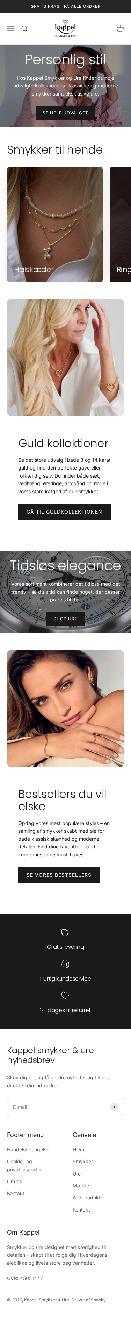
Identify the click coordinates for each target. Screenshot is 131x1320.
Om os (14, 1181)
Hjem (78, 1149)
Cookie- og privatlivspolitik (24, 1165)
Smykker (83, 1161)
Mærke (81, 1185)
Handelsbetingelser (29, 1149)
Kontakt (15, 1193)
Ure (77, 1174)
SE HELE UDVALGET (65, 112)
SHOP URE (65, 618)
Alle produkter (89, 1197)
